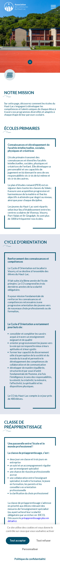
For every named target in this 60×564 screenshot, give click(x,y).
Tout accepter (18, 540)
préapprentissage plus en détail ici (28, 519)
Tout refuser (43, 540)
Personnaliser (30, 549)
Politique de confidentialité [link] (30, 558)
